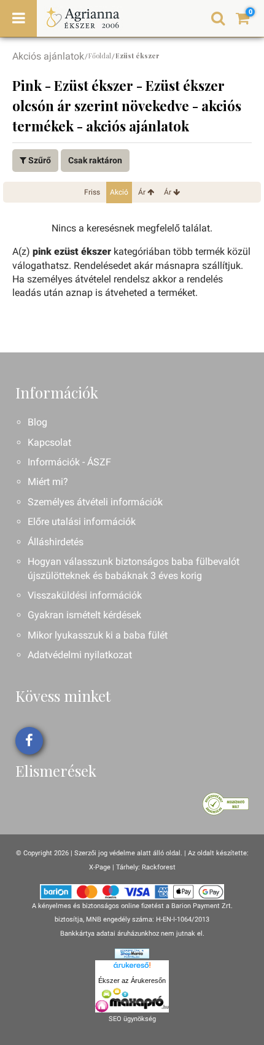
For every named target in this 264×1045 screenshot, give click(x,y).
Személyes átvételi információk (95, 502)
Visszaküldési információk (85, 595)
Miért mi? (48, 482)
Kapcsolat (49, 442)
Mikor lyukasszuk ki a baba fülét (98, 635)
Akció (119, 192)
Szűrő (38, 160)
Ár (142, 192)
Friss (92, 192)
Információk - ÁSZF (69, 462)
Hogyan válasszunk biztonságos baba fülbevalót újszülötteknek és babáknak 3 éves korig (133, 568)
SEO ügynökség (132, 1019)
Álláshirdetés (55, 542)
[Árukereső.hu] (132, 967)
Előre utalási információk (82, 521)
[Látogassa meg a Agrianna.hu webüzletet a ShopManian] (132, 953)
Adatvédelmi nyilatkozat (80, 655)
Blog (37, 422)
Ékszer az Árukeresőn (132, 980)
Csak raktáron (95, 160)
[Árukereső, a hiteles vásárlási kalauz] (226, 803)
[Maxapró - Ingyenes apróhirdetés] (132, 1000)
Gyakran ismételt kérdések (84, 615)
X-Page (100, 867)
